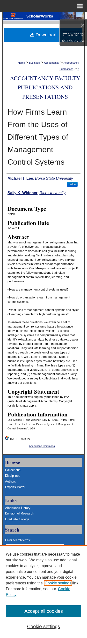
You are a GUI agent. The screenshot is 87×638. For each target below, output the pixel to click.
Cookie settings (58, 583)
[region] (43, 591)
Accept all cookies (43, 611)
